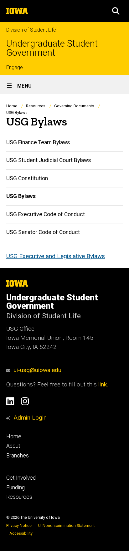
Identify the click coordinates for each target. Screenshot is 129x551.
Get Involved (21, 478)
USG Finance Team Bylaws (38, 142)
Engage (14, 67)
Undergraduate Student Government (52, 48)
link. (102, 384)
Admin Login (30, 417)
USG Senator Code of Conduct (43, 232)
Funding (15, 487)
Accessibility (21, 533)
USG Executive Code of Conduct (45, 214)
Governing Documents (74, 106)
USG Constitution (27, 178)
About (13, 446)
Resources (35, 106)
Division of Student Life (31, 30)
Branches (17, 455)
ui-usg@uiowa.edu (37, 370)
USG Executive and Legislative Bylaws (55, 256)
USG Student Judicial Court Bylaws (48, 160)
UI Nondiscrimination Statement (66, 525)
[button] (116, 11)
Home (11, 106)
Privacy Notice (19, 525)
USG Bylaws (21, 196)
